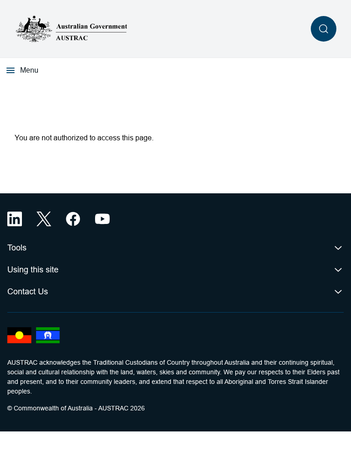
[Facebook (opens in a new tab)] (73, 219)
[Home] (72, 29)
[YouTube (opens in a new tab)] (102, 219)
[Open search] (323, 29)
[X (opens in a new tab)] (44, 219)
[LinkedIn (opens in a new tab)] (14, 219)
